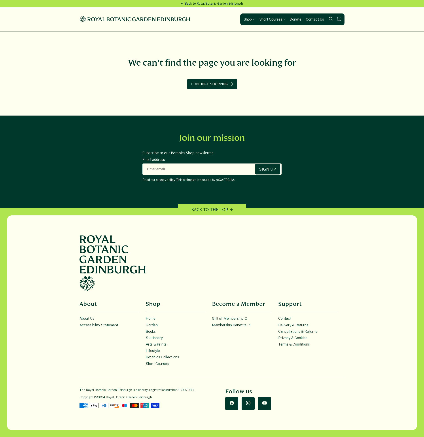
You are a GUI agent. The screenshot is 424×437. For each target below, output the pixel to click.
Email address (153, 160)
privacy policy (165, 180)
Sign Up (267, 169)
